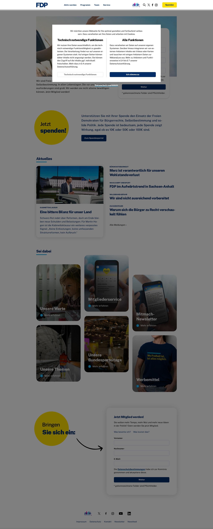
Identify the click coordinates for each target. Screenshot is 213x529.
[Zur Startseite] (42, 5)
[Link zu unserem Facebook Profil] (152, 5)
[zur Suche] (144, 5)
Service (106, 5)
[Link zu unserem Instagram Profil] (156, 5)
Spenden (169, 5)
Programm (85, 5)
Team (96, 5)
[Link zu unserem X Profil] (149, 5)
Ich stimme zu (132, 74)
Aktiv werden (70, 5)
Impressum (112, 85)
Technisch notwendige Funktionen (80, 74)
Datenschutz (101, 85)
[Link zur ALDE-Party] (135, 5)
